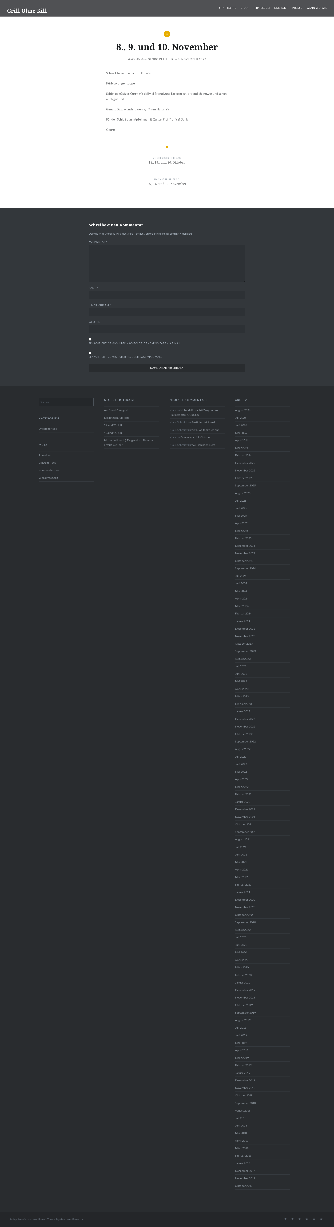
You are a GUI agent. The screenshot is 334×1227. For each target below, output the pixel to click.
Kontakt (281, 7)
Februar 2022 (243, 794)
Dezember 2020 (245, 899)
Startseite (227, 7)
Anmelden (45, 455)
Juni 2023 (241, 673)
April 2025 (241, 523)
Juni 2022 (241, 764)
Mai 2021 (241, 862)
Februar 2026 (243, 455)
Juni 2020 (241, 944)
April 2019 (241, 1050)
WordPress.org (48, 477)
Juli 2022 (240, 756)
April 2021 (241, 869)
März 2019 (242, 1057)
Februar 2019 (243, 1065)
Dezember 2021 (245, 809)
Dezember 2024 (245, 545)
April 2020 (241, 959)
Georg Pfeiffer (160, 59)
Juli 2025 (240, 500)
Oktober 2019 (244, 1005)
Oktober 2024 (244, 560)
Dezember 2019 (245, 990)
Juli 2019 (240, 1027)
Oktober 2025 (244, 477)
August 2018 (242, 1110)
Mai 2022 (241, 771)
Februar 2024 (243, 613)
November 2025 (245, 470)
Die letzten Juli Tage (116, 417)
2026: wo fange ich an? (205, 429)
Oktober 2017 (244, 1185)
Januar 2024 (242, 621)
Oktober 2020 (244, 914)
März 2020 (242, 967)
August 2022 (242, 748)
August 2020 (242, 929)
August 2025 (242, 493)
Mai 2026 (241, 432)
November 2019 (245, 997)
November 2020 (245, 907)
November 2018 (245, 1087)
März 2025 (242, 530)
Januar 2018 (242, 1163)
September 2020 (245, 922)
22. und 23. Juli (113, 425)
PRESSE (297, 7)
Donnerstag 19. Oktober (195, 437)
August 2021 (242, 839)
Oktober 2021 (244, 824)
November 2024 (245, 553)
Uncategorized (48, 428)
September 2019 (245, 1012)
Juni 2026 (241, 425)
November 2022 (245, 726)
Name (93, 288)
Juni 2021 (241, 854)
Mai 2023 (241, 681)
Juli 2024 (240, 575)
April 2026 (241, 440)
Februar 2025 (243, 538)
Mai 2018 (241, 1133)
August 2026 (242, 410)
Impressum (262, 7)
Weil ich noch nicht (203, 444)
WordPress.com (75, 1219)
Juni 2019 (241, 1035)
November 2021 (245, 816)
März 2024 (242, 605)
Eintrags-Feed (47, 462)
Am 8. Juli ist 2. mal (203, 422)
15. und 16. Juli (113, 432)
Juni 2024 (241, 583)
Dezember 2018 (245, 1080)
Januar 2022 (242, 801)
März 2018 (242, 1148)
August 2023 (242, 658)
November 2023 (245, 636)
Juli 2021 (240, 847)
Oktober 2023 (244, 643)
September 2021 (245, 831)
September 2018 (245, 1103)
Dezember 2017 (245, 1170)
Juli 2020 (240, 937)
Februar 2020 (243, 975)
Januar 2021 (242, 892)
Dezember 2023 (245, 628)
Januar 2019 (242, 1072)
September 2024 (245, 568)
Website (94, 321)
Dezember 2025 (245, 463)
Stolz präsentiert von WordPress (27, 1219)
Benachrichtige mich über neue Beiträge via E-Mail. (125, 356)
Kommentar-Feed (49, 470)
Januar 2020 (242, 982)
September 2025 (245, 485)
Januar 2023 (242, 711)
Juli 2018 (240, 1118)
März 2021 (242, 876)
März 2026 (242, 447)
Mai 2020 (241, 952)
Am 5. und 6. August (116, 410)
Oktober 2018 (244, 1095)
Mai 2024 (241, 591)
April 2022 (241, 779)
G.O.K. (245, 7)
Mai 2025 (241, 515)
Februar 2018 (243, 1155)
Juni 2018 (241, 1125)
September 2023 (245, 651)
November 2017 (245, 1178)
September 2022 (245, 741)
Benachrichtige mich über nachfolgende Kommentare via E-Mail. (135, 343)
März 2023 (242, 696)
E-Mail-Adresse (100, 305)
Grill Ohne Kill (27, 10)
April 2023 (241, 688)
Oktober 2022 (244, 734)
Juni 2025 (241, 508)
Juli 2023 (240, 666)
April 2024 (241, 598)
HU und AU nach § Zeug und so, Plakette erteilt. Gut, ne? (128, 442)
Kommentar (98, 241)
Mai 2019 (241, 1042)
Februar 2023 (243, 703)
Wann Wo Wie (317, 7)
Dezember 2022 (245, 719)
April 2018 (241, 1140)
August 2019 (242, 1020)
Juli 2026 (240, 417)
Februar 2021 (243, 884)
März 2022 (242, 786)
